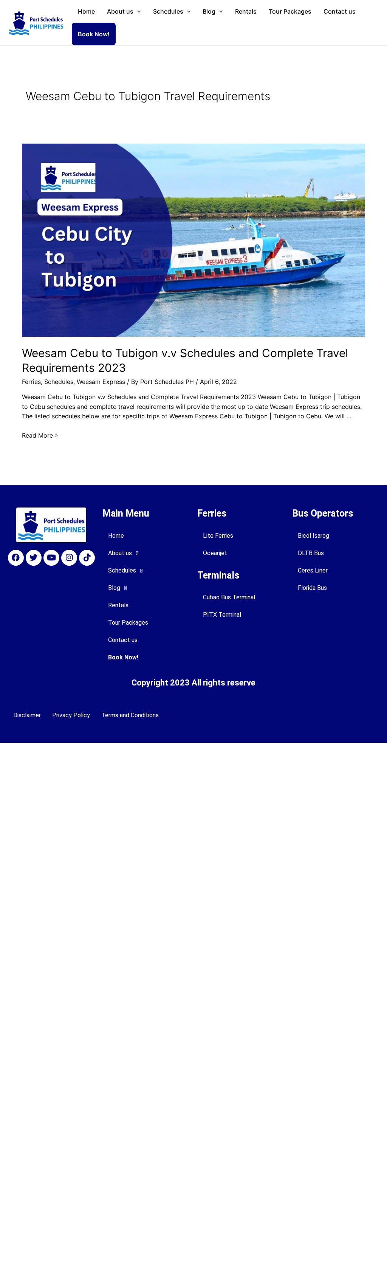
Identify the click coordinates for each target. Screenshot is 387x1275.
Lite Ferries (218, 535)
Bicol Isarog (313, 535)
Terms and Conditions (130, 715)
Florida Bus (312, 587)
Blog (209, 11)
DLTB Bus (311, 553)
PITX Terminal (222, 614)
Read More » (40, 435)
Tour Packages (290, 11)
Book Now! (94, 34)
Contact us (340, 11)
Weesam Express (101, 381)
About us (120, 11)
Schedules (168, 11)
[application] (137, 11)
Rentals (246, 11)
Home (86, 11)
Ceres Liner (313, 570)
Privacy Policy (71, 715)
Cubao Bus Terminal (229, 597)
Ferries (31, 381)
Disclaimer (27, 715)
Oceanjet (215, 553)
